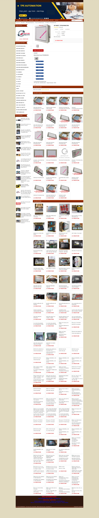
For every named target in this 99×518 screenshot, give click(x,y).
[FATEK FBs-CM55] (39, 457)
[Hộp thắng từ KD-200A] (77, 226)
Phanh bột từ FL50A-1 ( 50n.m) (64, 420)
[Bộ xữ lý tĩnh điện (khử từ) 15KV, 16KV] (51, 517)
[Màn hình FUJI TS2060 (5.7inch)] (51, 471)
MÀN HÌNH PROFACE (20, 48)
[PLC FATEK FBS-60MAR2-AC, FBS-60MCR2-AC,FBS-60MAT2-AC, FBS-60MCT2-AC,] (39, 349)
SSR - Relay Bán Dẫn (20, 105)
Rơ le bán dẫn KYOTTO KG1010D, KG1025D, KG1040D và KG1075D (51, 432)
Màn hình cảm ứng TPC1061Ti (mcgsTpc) (76, 487)
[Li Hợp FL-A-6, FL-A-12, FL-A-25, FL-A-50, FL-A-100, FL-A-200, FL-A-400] (39, 496)
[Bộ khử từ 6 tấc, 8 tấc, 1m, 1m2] (77, 517)
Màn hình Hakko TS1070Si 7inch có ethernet (64, 269)
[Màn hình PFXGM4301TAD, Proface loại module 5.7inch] (64, 506)
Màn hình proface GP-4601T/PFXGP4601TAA (51, 196)
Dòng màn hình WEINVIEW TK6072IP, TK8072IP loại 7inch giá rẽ (26, 137)
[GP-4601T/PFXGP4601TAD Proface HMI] (51, 171)
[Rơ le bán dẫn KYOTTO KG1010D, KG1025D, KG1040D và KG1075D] (51, 428)
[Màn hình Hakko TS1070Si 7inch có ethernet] (64, 261)
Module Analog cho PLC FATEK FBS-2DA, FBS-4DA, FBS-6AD (26, 142)
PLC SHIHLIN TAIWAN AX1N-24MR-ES (51, 399)
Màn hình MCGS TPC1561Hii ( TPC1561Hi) (64, 399)
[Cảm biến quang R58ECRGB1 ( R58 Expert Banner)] (64, 314)
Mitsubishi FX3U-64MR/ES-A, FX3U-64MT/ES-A (51, 508)
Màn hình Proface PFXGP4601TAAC (63, 143)
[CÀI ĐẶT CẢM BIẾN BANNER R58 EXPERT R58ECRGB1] (18, 188)
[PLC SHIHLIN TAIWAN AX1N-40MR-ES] (39, 396)
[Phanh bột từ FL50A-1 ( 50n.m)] (64, 417)
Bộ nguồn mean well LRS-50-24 (38, 251)
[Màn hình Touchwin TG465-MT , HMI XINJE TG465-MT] (64, 244)
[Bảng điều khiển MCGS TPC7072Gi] (39, 209)
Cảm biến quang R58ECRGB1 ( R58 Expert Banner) (64, 322)
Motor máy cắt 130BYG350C (49, 321)
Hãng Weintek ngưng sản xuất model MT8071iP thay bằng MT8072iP (26, 166)
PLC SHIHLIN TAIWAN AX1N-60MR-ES (64, 478)
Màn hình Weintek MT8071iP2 (37, 339)
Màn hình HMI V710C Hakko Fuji (63, 234)
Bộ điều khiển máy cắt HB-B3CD (38, 304)
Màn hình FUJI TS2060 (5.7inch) (50, 478)
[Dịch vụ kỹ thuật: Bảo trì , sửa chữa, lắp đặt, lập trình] (18, 199)
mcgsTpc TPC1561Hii (38, 450)
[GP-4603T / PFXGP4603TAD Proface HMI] (39, 153)
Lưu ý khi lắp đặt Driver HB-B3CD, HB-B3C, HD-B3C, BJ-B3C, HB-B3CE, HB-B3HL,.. (26, 148)
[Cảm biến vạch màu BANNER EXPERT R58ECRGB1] (51, 485)
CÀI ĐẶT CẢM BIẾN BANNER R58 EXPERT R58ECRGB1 (25, 185)
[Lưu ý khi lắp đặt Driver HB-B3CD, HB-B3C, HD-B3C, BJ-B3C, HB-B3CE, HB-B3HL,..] (18, 151)
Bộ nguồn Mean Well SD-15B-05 (64, 304)
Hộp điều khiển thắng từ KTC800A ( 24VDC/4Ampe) (51, 408)
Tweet (62, 29)
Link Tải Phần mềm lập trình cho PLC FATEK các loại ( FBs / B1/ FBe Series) (26, 160)
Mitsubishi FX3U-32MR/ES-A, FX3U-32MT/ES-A (39, 508)
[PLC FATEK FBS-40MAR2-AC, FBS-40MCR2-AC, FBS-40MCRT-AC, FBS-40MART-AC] (51, 349)
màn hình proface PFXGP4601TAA (76, 143)
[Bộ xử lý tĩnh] (64, 494)
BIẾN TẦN (18, 86)
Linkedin (68, 29)
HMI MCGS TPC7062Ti (76, 396)
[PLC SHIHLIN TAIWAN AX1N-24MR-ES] (51, 396)
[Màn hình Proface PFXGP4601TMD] (77, 118)
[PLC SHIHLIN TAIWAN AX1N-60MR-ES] (64, 471)
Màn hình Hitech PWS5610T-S (62, 363)
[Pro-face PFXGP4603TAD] (51, 153)
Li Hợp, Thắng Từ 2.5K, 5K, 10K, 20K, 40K (77, 407)
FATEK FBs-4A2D (37, 386)
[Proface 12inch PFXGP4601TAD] (77, 171)
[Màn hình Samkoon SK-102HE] (77, 438)
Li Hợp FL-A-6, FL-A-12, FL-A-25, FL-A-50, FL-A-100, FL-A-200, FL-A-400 (39, 500)
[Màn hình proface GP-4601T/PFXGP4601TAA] (51, 188)
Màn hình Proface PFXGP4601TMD (76, 126)
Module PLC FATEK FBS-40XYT (51, 234)
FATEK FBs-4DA (75, 380)
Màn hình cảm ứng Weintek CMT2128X (38, 286)
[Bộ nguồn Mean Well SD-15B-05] (64, 296)
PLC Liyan (18, 79)
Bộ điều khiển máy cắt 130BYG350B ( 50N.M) (64, 339)
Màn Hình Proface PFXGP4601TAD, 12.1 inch (39, 108)
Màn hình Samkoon (20, 50)
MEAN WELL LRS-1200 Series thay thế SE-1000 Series (25, 119)
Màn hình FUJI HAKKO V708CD (50, 374)
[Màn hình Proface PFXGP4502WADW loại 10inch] (77, 418)
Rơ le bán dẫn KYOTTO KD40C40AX (77, 304)
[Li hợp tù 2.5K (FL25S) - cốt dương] (39, 517)
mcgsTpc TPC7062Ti (50, 450)
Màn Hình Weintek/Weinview (22, 67)
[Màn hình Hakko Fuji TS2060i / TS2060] (51, 331)
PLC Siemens (19, 72)
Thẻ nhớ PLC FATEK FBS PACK (64, 216)
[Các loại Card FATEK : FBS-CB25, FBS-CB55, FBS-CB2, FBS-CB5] (77, 331)
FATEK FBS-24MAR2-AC (76, 362)
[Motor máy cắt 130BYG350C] (51, 314)
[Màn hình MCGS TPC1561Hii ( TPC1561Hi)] (64, 396)
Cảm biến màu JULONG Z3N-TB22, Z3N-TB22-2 (63, 487)
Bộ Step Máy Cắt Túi (20, 93)
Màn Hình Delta (19, 57)
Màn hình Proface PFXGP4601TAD (50, 143)
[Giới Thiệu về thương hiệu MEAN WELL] (18, 205)
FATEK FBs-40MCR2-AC (38, 380)
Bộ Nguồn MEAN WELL (21, 46)
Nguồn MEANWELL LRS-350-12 (76, 390)
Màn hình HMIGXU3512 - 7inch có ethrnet (38, 374)
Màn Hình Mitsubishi (20, 62)
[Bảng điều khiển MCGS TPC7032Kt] (51, 209)
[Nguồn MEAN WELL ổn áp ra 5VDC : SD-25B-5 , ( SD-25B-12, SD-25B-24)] (39, 405)
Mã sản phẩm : (58, 31)
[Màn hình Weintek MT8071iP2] (39, 331)
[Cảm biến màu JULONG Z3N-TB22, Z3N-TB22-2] (64, 484)
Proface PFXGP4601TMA (39, 177)
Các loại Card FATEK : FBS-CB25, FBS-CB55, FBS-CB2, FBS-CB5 (77, 339)
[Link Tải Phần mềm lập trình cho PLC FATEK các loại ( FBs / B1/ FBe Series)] (18, 162)
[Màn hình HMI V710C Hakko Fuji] (64, 226)
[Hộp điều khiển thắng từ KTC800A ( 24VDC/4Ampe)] (51, 404)
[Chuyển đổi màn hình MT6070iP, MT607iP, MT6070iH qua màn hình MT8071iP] (18, 223)
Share (56, 29)
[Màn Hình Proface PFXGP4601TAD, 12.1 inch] (39, 100)
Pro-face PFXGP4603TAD (51, 160)
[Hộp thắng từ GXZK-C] (51, 261)
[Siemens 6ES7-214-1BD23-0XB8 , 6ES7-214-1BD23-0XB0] (77, 496)
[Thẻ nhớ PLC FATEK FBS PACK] (64, 209)
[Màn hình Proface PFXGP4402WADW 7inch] (64, 279)
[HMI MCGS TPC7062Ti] (77, 395)
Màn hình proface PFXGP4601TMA (63, 126)
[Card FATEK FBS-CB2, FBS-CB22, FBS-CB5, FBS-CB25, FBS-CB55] (51, 244)
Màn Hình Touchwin (20, 53)
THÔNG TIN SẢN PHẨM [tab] (38, 50)
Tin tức (36, 20)
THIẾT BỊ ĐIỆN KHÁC (20, 112)
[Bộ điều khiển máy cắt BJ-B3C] (51, 296)
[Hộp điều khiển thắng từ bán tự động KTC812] (39, 261)
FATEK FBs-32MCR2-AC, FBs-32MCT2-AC (51, 381)
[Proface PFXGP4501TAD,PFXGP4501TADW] (64, 517)
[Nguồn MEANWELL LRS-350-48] (64, 458)
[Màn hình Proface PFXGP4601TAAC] (64, 135)
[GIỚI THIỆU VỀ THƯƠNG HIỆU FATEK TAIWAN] (18, 211)
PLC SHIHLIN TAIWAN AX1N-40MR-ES (39, 399)
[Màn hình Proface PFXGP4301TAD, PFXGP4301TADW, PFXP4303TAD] (77, 506)
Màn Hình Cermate (20, 60)
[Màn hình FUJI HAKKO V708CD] (51, 366)
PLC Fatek (18, 83)
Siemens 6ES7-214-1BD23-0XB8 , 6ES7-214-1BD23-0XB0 (77, 500)
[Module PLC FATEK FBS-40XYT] (51, 226)
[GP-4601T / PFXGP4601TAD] (43, 34)
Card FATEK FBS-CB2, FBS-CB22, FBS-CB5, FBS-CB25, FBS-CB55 (51, 252)
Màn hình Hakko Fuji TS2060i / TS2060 (50, 339)
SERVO (17, 88)
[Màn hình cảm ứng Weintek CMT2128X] (39, 279)
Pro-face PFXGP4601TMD (64, 160)
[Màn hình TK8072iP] (51, 417)
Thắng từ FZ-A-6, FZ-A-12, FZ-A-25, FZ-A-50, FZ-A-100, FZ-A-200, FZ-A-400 (51, 500)
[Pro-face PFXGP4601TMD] (64, 153)
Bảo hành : (59, 35)
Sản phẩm (31, 20)
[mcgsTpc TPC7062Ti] (51, 448)
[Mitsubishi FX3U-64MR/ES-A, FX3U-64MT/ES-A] (51, 505)
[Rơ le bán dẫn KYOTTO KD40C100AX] (64, 428)
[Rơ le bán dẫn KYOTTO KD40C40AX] (77, 296)
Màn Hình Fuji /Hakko (21, 55)
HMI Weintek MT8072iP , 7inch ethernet (77, 286)
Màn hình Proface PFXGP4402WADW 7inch (64, 286)
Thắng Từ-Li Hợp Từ (20, 107)
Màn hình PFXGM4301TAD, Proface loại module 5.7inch (64, 510)
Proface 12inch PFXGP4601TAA (62, 196)
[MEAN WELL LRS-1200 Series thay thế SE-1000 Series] (18, 122)
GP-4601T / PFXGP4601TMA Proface (77, 161)
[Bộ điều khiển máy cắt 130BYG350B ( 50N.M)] (64, 331)
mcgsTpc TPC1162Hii (76, 345)
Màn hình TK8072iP (50, 418)
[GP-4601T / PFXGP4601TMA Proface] (77, 153)
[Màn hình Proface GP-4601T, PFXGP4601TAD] (39, 118)
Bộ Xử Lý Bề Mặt (19, 90)
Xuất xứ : (59, 33)
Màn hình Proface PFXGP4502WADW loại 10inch (76, 422)
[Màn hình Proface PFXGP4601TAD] (51, 135)
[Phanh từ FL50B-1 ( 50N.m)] (77, 261)
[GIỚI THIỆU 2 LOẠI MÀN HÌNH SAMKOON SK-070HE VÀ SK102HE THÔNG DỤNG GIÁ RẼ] (18, 217)
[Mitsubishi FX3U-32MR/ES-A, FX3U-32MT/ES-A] (39, 505)
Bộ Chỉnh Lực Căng (20, 95)
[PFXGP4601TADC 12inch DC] (64, 171)
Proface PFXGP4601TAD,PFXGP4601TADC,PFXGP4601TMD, (81, 108)
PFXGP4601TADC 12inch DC (64, 178)
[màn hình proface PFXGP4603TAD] (51, 118)
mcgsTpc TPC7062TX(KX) (64, 450)
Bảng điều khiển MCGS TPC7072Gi (38, 216)
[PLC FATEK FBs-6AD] (51, 457)
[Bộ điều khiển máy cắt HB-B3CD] (39, 296)
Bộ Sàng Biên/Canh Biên (21, 109)
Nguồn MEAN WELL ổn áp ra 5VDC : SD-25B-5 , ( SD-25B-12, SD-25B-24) (39, 409)
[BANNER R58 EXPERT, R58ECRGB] (64, 404)
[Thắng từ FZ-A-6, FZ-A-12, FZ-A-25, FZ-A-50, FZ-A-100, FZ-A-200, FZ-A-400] (51, 496)
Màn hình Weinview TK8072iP (50, 286)
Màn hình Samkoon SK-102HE (64, 346)
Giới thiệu (25, 20)
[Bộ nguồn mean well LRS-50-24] (39, 244)
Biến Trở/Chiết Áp (20, 102)
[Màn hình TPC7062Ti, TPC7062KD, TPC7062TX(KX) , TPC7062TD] (77, 468)
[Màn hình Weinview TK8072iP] (51, 279)
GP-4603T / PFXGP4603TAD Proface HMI (39, 161)
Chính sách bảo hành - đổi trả (46, 20)
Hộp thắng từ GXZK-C (51, 268)
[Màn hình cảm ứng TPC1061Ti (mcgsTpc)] (77, 484)
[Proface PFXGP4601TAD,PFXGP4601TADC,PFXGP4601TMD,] (77, 100)
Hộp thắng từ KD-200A (76, 233)
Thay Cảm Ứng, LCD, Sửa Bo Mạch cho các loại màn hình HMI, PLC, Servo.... (25, 154)
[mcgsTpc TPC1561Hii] (39, 448)
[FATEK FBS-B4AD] (39, 417)
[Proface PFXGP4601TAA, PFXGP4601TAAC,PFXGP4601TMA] (64, 100)
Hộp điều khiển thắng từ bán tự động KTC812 (39, 269)
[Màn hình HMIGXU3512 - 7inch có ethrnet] (39, 366)
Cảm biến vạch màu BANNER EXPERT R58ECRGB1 (50, 488)
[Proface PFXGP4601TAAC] (39, 188)
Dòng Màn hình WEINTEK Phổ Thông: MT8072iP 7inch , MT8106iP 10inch (26, 131)
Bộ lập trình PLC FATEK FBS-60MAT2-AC (77, 216)
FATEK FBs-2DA (62, 380)
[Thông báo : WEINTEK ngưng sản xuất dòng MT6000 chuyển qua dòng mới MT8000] (18, 174)
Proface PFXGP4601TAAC (39, 195)
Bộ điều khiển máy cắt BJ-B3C (51, 304)
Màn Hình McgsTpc (20, 69)
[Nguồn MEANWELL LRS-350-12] (77, 387)
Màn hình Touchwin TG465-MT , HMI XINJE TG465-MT (63, 252)
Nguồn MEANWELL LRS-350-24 (64, 390)
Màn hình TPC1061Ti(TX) (77, 250)
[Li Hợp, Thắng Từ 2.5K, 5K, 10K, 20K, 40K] (77, 404)
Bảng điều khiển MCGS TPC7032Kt (51, 216)
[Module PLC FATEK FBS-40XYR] (39, 226)
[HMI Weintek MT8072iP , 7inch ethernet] (77, 279)
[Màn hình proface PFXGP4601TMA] (64, 118)
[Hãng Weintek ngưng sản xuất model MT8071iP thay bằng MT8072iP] (18, 168)
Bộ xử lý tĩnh (62, 496)
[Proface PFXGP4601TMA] (39, 171)
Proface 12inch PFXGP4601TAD (75, 178)
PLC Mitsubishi (19, 74)
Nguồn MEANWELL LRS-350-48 (51, 387)
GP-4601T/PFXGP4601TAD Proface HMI (51, 178)
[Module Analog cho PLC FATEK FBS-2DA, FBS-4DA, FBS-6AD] (18, 145)
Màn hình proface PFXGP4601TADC (37, 143)
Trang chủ (19, 20)
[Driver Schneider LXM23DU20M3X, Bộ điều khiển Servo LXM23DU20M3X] (39, 314)
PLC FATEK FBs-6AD (50, 458)
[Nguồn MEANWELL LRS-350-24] (64, 387)
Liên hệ (56, 20)
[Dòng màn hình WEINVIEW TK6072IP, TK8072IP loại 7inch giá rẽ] (18, 139)
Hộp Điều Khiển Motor (21, 100)
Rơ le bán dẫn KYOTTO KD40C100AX (64, 430)
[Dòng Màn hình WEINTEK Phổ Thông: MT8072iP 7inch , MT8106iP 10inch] (18, 133)
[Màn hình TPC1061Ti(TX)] (77, 244)
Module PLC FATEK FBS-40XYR (38, 234)
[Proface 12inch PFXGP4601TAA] (64, 188)
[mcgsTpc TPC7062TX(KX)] (64, 448)
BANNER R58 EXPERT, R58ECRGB (63, 407)
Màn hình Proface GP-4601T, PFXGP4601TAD (38, 126)
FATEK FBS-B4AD (37, 418)
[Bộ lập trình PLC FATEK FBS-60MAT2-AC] (77, 209)
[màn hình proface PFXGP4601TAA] (77, 135)
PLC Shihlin (18, 76)
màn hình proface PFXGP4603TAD (50, 126)
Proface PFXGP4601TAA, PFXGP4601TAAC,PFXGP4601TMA (65, 108)
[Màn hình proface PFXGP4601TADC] (39, 135)
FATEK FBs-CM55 (37, 458)
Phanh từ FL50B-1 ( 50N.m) (76, 269)
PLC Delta (18, 81)
